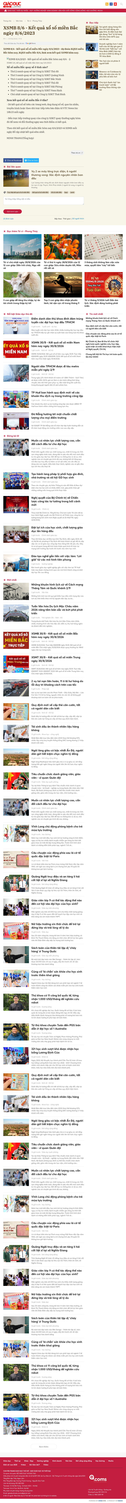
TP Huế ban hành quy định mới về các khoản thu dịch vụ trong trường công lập (57, 394)
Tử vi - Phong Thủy (34, 21)
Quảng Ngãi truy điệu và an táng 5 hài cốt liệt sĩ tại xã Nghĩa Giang (55, 878)
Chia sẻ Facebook (14, 160)
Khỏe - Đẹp (28, 10)
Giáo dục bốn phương (50, 908)
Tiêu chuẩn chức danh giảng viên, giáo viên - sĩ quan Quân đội (55, 775)
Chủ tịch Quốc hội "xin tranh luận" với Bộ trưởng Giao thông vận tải (110, 86)
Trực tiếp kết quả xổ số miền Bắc (18, 192)
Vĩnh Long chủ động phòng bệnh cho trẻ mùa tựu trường (56, 828)
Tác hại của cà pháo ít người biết (109, 62)
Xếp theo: (58, 219)
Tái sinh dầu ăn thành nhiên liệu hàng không (55, 728)
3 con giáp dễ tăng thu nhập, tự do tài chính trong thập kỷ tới (21, 301)
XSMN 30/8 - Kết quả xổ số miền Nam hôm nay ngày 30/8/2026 (55, 344)
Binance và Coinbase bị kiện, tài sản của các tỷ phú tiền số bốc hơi (110, 74)
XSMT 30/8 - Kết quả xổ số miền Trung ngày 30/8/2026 (55, 659)
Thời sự (19, 10)
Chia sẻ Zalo (32, 160)
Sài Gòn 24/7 (34, 1465)
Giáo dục (12, 10)
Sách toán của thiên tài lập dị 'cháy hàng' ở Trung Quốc (53, 949)
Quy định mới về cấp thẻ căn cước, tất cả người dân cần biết (55, 706)
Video (23, 1465)
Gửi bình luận (12, 211)
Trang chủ (7, 21)
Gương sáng (46, 1007)
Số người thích (78, 218)
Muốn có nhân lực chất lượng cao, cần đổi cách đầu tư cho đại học (55, 442)
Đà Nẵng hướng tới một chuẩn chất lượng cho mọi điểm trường (54, 415)
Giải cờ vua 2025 (10, 1465)
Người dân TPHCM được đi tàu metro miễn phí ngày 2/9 (55, 368)
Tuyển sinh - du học (49, 327)
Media (100, 10)
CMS (102, 1501)
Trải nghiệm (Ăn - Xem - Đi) (52, 618)
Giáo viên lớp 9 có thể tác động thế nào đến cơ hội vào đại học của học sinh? (56, 902)
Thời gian (67, 219)
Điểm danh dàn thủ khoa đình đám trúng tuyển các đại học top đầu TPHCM (57, 320)
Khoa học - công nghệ (50, 734)
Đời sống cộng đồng (76, 10)
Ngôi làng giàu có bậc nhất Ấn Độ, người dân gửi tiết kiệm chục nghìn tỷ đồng (57, 752)
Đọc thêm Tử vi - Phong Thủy (22, 231)
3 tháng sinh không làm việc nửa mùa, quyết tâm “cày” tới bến (102, 263)
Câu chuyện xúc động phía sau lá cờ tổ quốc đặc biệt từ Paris (56, 854)
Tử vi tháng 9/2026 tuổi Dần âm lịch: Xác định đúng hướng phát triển (101, 303)
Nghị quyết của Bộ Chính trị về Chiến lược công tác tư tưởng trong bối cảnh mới (55, 501)
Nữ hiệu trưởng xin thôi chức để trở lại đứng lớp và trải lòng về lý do (55, 925)
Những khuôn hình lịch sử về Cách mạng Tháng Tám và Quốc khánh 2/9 (57, 586)
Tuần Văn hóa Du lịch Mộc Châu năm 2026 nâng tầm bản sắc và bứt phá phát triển (57, 610)
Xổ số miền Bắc (56, 192)
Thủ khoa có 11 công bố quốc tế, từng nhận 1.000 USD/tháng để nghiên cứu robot (55, 999)
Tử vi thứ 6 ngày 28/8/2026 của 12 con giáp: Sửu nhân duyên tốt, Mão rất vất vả (62, 265)
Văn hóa (62, 10)
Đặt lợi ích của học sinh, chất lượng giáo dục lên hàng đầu (57, 529)
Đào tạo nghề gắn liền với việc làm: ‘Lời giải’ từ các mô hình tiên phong (56, 558)
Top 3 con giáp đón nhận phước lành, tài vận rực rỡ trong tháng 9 (61, 301)
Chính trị (45, 509)
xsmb (72, 192)
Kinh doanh (52, 10)
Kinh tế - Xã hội (47, 350)
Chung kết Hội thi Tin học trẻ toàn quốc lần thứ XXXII (104, 355)
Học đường (91, 10)
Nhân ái (45, 1057)
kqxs (66, 192)
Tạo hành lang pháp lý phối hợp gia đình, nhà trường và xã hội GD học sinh (57, 475)
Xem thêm (43, 1446)
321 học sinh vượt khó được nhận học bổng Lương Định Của (55, 1050)
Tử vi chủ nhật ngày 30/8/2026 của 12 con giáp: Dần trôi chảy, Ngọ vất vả (21, 265)
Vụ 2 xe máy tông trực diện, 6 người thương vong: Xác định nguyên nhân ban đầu (57, 175)
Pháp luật (45, 689)
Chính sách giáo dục (49, 400)
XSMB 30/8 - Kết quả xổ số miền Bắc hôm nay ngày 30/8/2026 (54, 635)
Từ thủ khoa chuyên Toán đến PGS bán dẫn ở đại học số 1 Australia (55, 1027)
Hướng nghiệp (40, 10)
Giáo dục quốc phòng (50, 782)
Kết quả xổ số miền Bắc (40, 192)
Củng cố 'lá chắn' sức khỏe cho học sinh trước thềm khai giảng (56, 973)
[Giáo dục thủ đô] (12, 4)
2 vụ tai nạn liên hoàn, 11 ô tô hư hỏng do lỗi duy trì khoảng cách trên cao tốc (57, 682)
